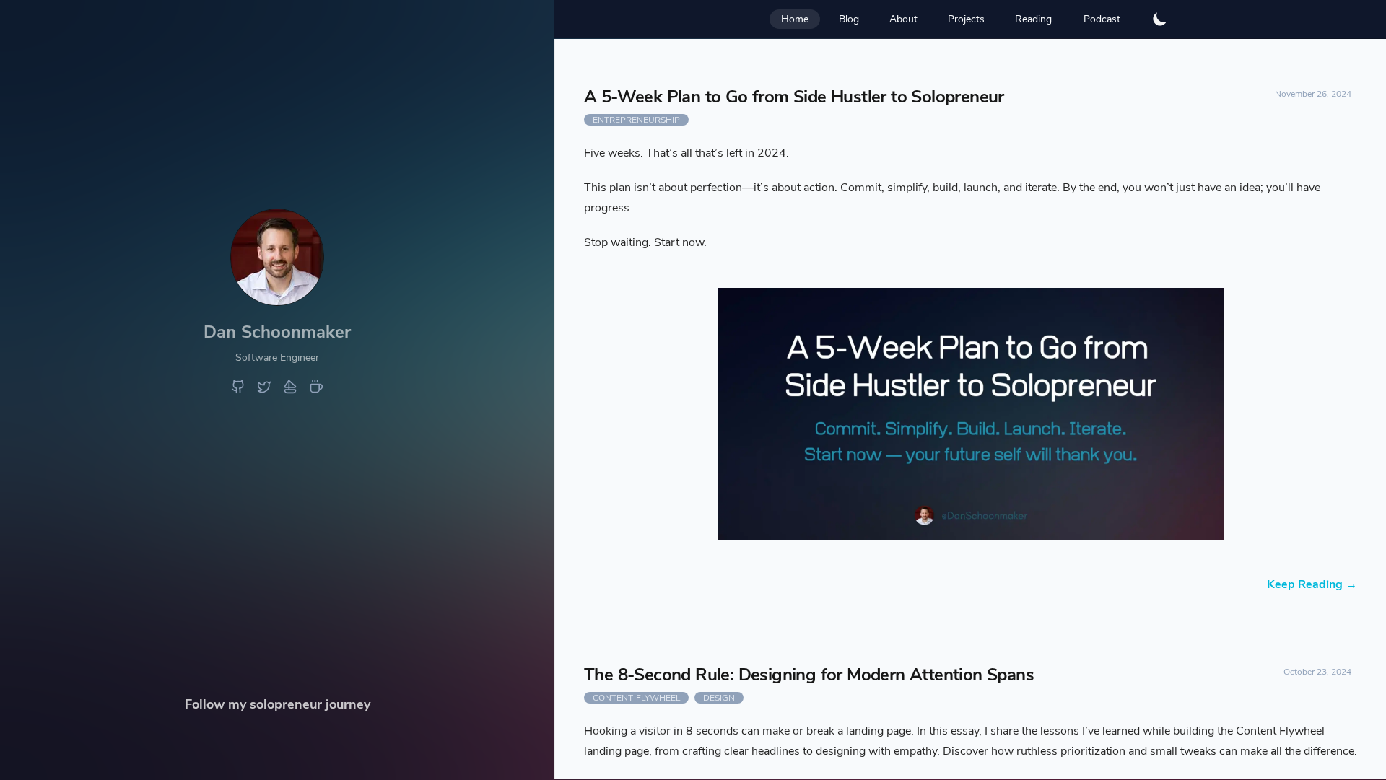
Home (794, 19)
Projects (966, 19)
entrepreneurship (636, 120)
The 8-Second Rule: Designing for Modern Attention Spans (809, 674)
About (903, 19)
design (719, 698)
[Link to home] (277, 300)
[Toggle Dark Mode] (1160, 18)
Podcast (1102, 19)
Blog (849, 19)
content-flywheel (636, 698)
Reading (1033, 19)
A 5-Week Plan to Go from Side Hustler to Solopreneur (794, 96)
